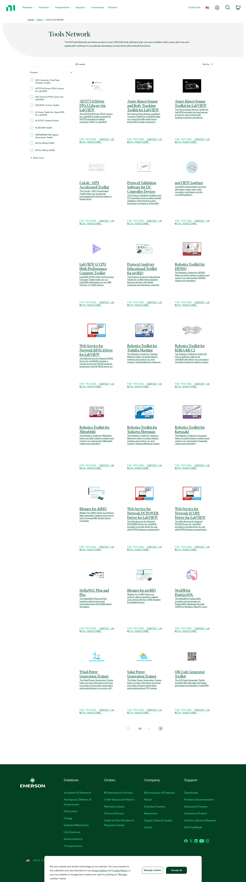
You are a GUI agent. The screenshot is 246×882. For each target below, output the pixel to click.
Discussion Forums (195, 806)
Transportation (73, 846)
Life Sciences (72, 832)
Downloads (191, 792)
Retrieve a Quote (114, 806)
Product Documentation (199, 799)
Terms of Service (114, 813)
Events (148, 827)
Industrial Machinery (76, 825)
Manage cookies (152, 870)
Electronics (71, 811)
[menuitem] (28, 8)
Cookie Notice (119, 870)
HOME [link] (31, 19)
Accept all (176, 870)
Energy (68, 818)
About (148, 799)
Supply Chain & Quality (158, 820)
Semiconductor (73, 839)
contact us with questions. (96, 140)
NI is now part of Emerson (159, 792)
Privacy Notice (99, 870)
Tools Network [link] (55, 19)
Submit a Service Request (200, 820)
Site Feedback (193, 827)
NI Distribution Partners (118, 792)
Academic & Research (77, 792)
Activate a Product (195, 813)
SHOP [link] (40, 19)
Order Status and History (119, 799)
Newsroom (150, 813)
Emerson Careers (154, 806)
